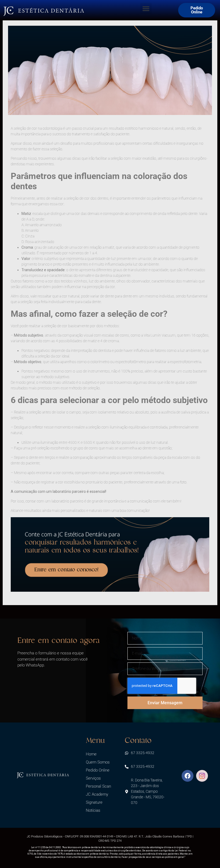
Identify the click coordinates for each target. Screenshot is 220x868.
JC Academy (97, 794)
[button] (146, 8)
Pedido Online (97, 770)
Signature (94, 802)
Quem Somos (98, 762)
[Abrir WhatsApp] (207, 854)
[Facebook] (187, 776)
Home (91, 754)
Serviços (93, 778)
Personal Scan (98, 786)
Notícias (93, 810)
